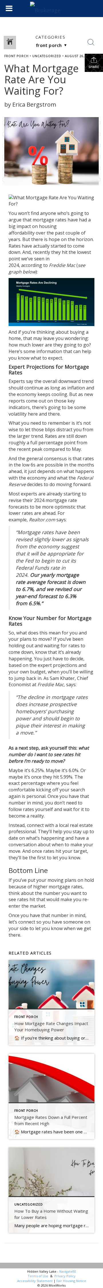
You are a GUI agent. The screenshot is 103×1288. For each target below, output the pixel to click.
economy (26, 394)
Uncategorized (46, 56)
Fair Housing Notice (71, 1281)
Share (93, 67)
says (61, 520)
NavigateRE (67, 1271)
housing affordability (33, 229)
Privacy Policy (65, 1276)
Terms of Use (38, 1276)
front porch (16, 56)
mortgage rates (49, 220)
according (31, 265)
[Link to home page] (51, 8)
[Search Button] (91, 42)
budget (37, 672)
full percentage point (53, 442)
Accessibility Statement (35, 1281)
